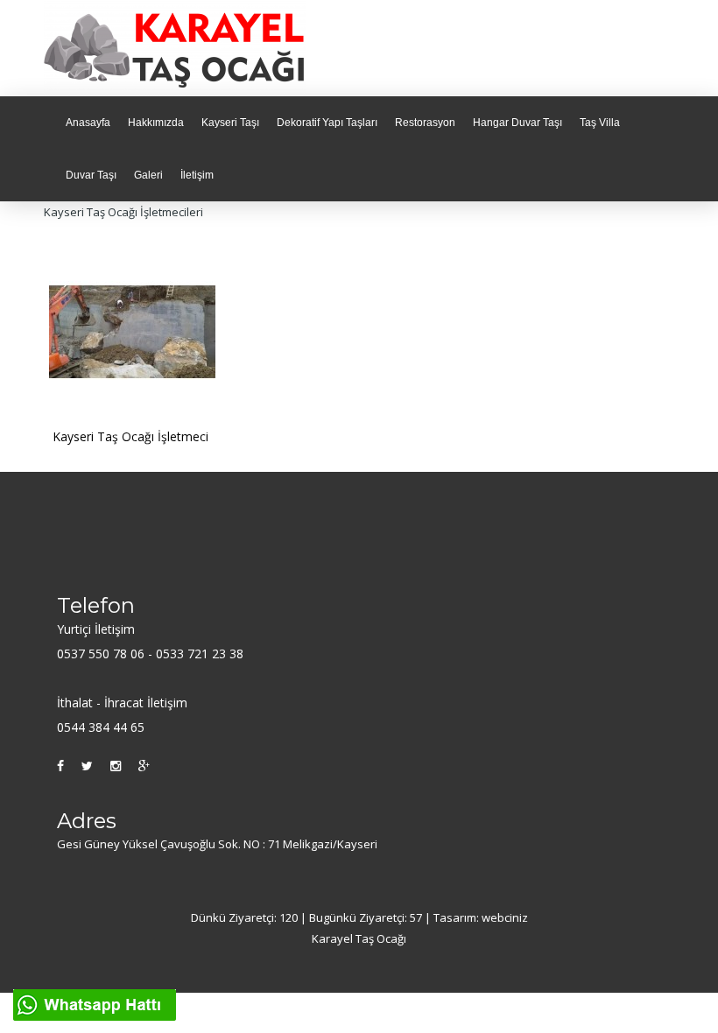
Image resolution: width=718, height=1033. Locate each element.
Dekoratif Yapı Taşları (327, 122)
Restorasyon (425, 122)
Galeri (148, 175)
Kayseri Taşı (230, 122)
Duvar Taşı (91, 175)
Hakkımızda (156, 122)
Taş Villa (600, 122)
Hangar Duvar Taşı (517, 122)
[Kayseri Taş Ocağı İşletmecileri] (132, 330)
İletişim (197, 175)
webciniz (505, 917)
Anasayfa (88, 122)
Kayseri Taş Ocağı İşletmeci (130, 436)
